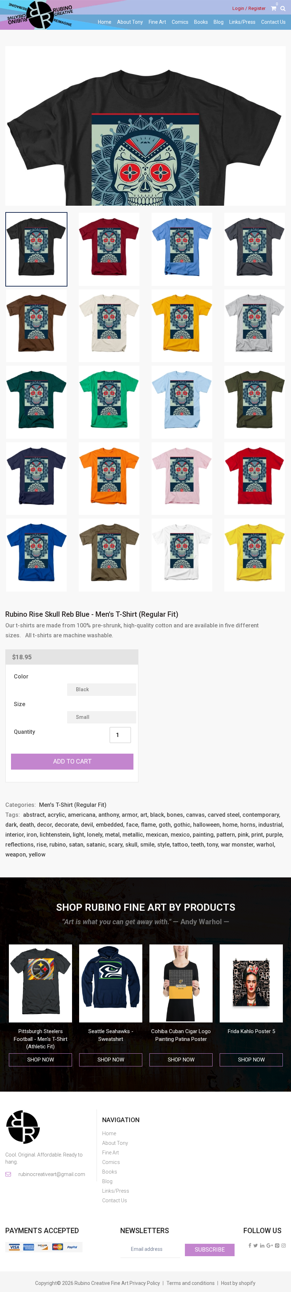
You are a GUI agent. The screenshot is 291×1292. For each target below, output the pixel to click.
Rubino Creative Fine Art (101, 1283)
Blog (219, 22)
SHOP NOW (42, 1060)
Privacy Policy (145, 1283)
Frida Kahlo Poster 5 (183, 1031)
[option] (42, 1005)
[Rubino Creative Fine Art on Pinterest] (277, 1245)
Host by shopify (238, 1283)
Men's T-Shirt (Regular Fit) (72, 805)
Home (104, 22)
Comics (180, 22)
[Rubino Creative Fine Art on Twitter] (255, 1245)
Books (201, 22)
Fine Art (157, 22)
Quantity (24, 731)
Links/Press (242, 22)
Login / (239, 8)
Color (21, 676)
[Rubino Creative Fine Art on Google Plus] (270, 1245)
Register (256, 8)
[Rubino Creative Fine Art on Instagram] (283, 1245)
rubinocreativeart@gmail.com (51, 1174)
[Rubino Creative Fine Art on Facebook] (249, 1245)
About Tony (130, 22)
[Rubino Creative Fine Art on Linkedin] (262, 1245)
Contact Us (273, 22)
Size (19, 704)
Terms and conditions (190, 1283)
